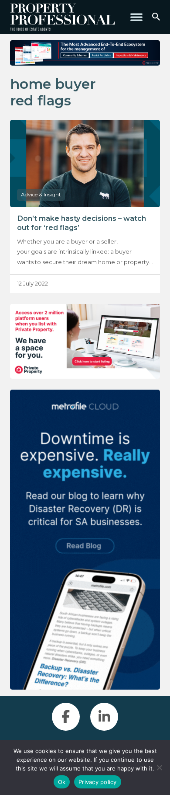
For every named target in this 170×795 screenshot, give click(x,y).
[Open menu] (136, 17)
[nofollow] (85, 341)
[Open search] (156, 17)
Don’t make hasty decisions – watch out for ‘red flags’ (81, 223)
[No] (159, 767)
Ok (62, 781)
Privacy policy (97, 781)
